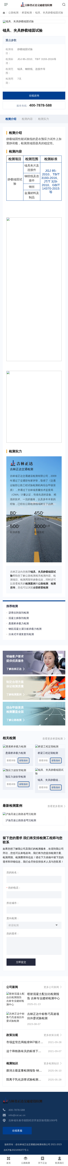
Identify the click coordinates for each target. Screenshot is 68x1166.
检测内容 (27, 118)
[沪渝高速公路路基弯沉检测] (19, 813)
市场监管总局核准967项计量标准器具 (30, 1042)
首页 (4, 13)
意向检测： (13, 918)
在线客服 (17, 1130)
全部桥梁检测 (40, 587)
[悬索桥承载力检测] (14, 746)
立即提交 (21, 962)
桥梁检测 (27, 12)
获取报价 (23, 760)
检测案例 (30, 583)
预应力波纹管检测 (15, 776)
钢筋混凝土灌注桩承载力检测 (25, 628)
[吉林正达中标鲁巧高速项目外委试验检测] (15, 1017)
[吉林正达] (36, 4)
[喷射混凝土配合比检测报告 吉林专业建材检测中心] (15, 999)
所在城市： (13, 903)
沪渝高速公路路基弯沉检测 (21, 820)
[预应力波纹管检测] (14, 769)
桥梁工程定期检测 (48, 753)
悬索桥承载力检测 (19, 623)
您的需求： (13, 933)
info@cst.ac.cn (17, 1115)
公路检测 (13, 12)
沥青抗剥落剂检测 (19, 612)
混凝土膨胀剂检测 (19, 618)
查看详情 (11, 760)
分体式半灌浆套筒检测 (21, 634)
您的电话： (14, 887)
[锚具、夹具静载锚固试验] (50, 771)
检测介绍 (10, 118)
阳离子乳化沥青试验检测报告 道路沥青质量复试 (37, 1079)
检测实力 (43, 118)
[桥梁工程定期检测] (46, 746)
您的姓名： (13, 872)
